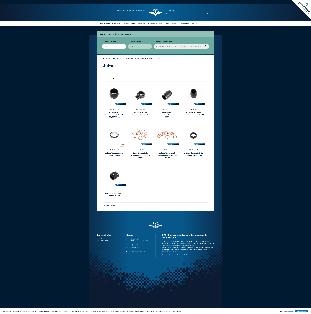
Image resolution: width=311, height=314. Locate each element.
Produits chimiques (170, 23)
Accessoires (141, 23)
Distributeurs (140, 14)
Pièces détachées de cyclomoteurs (110, 23)
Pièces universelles (129, 23)
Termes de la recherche (164, 42)
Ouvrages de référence (155, 23)
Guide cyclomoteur (127, 14)
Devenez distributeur (185, 14)
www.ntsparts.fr (135, 247)
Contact (197, 14)
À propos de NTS (171, 14)
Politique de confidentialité (103, 239)
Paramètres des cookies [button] (286, 311)
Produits (116, 14)
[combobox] (114, 46)
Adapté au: (110, 42)
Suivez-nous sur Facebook (138, 251)
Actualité (205, 14)
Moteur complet (184, 23)
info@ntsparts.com (135, 245)
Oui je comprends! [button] (301, 311)
